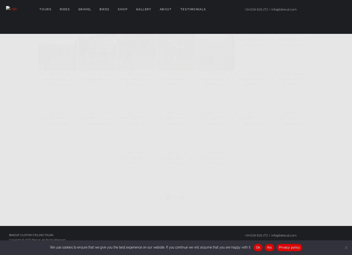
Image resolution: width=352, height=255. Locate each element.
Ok (258, 247)
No (269, 247)
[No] (346, 247)
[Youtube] (341, 9)
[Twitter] (324, 9)
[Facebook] (315, 9)
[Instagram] (333, 9)
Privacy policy (289, 247)
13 (189, 197)
